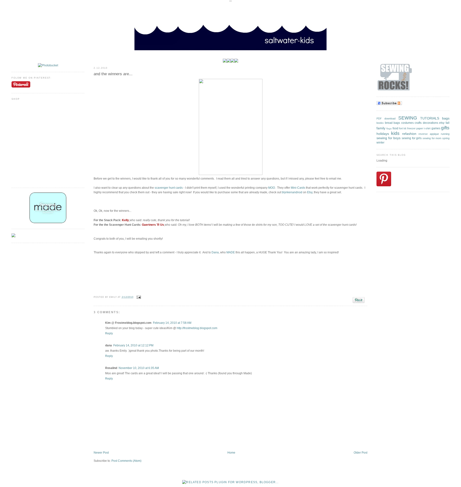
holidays (382, 134)
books (380, 122)
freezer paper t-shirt (419, 128)
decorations (430, 123)
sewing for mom (432, 138)
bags (445, 118)
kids (395, 133)
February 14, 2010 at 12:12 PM (133, 345)
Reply (109, 333)
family (380, 128)
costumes (407, 123)
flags (389, 128)
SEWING (407, 117)
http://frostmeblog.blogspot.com (197, 328)
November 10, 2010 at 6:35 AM (139, 368)
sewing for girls (412, 138)
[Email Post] (138, 297)
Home (231, 452)
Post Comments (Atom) (126, 460)
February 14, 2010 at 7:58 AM (172, 323)
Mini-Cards (298, 187)
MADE (231, 252)
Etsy (309, 192)
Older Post (360, 452)
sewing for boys (388, 138)
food (395, 128)
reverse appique (429, 133)
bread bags (392, 123)
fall (447, 123)
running (445, 133)
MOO (271, 187)
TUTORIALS (429, 118)
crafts (418, 123)
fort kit (402, 128)
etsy (441, 123)
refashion (409, 134)
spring (445, 138)
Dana (215, 252)
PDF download (385, 118)
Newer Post (101, 452)
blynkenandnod (292, 192)
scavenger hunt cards (169, 187)
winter (380, 142)
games (435, 128)
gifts (445, 127)
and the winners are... (113, 74)
